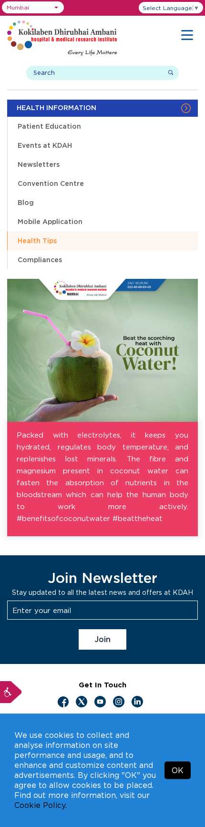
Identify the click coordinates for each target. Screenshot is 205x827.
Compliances (40, 259)
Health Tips (37, 240)
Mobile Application (50, 221)
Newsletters (39, 164)
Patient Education (49, 126)
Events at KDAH (45, 145)
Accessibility (11, 692)
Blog (26, 202)
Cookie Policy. (40, 805)
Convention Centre (51, 183)
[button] (33, 7)
